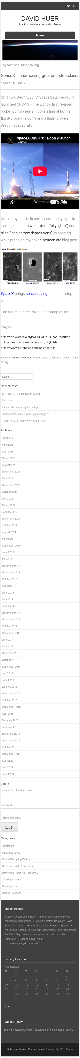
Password (6, 805)
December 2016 (11, 653)
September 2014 (11, 753)
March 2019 (8, 559)
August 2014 (9, 760)
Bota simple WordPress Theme (25, 1049)
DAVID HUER (40, 18)
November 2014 (11, 740)
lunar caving (63, 357)
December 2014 (11, 733)
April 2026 (8, 451)
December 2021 (11, 518)
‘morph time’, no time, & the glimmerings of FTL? (28, 414)
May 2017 (7, 646)
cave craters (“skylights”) (47, 226)
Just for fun (8, 845)
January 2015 (9, 727)
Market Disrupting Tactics (16, 859)
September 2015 (11, 706)
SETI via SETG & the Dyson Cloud (21, 393)
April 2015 (8, 713)
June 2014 (8, 774)
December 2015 (11, 693)
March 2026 (8, 458)
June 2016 (8, 680)
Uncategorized (10, 886)
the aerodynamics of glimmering (20, 407)
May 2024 (7, 478)
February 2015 (10, 720)
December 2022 (11, 485)
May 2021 (7, 538)
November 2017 (11, 619)
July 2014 (7, 767)
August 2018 (9, 585)
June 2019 (8, 552)
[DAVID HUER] (40, 59)
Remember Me (12, 817)
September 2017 (11, 633)
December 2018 (11, 565)
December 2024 (11, 471)
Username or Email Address (16, 790)
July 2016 (7, 673)
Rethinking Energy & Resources (20, 872)
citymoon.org (50, 240)
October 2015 (9, 700)
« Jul (7, 1006)
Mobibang (7, 400)
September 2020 (11, 545)
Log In (9, 827)
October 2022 (9, 491)
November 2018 (11, 572)
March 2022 (8, 505)
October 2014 (9, 747)
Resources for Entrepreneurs (18, 866)
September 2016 (11, 666)
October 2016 (9, 659)
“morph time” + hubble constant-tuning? (24, 420)
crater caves (48, 357)
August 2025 (9, 465)
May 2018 (7, 599)
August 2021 (9, 532)
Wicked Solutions (11, 892)
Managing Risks (11, 852)
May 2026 (7, 444)
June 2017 (8, 639)
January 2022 (9, 512)
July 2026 (7, 437)
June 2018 (8, 592)
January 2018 (9, 606)
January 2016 (9, 686)
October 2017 (9, 626)
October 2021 (9, 525)
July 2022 (7, 498)
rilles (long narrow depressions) (27, 233)
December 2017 (11, 612)
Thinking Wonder (21, 357)
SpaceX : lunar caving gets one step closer (40, 75)
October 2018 (9, 579)
